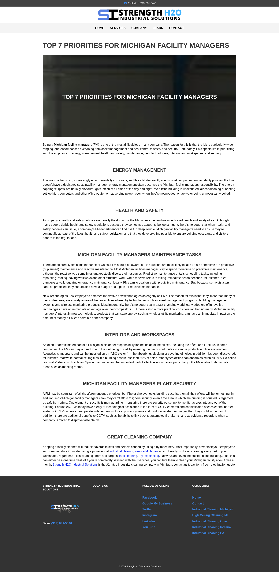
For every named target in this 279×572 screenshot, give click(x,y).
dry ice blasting (149, 455)
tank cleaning (128, 455)
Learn (158, 28)
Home (99, 28)
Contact (176, 28)
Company (139, 28)
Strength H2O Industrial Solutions (75, 464)
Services (118, 28)
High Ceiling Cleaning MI (210, 515)
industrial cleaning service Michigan (134, 451)
